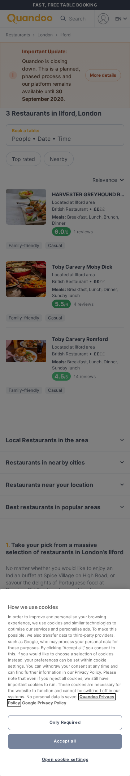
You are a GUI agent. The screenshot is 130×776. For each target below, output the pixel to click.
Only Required (65, 722)
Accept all (65, 741)
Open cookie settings (65, 759)
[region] (65, 682)
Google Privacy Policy (44, 702)
